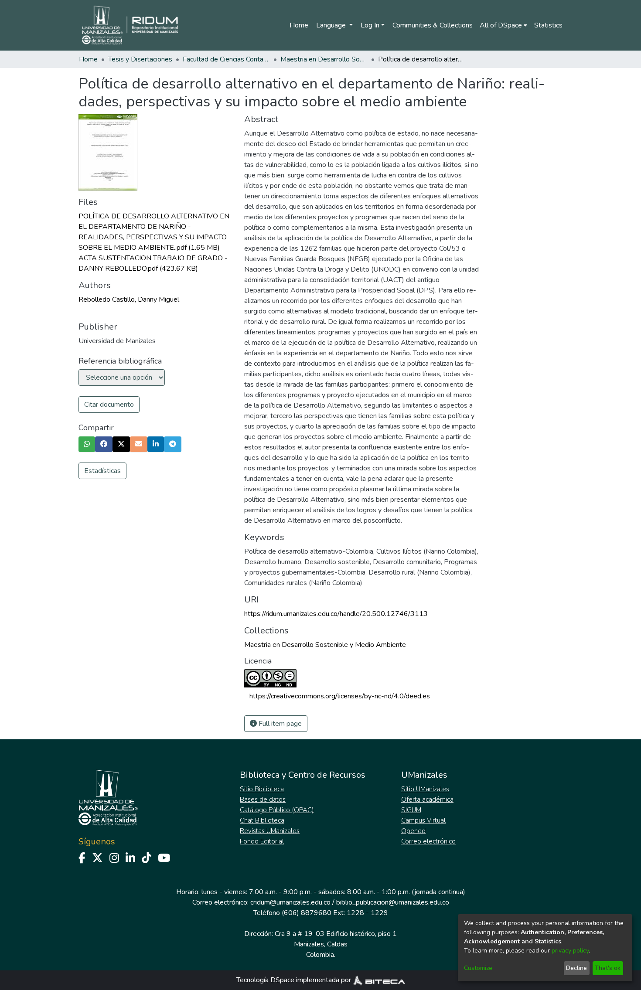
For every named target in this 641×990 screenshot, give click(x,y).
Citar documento (109, 404)
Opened (413, 831)
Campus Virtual (423, 820)
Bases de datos (263, 799)
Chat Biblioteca (262, 820)
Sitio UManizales (425, 789)
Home (299, 25)
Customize (478, 968)
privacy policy (570, 950)
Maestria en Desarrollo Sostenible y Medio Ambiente (324, 59)
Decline (576, 968)
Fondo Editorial (262, 841)
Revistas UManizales (270, 831)
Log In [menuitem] (370, 25)
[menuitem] (503, 25)
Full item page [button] (279, 723)
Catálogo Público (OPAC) (277, 810)
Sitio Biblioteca (262, 789)
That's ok (608, 968)
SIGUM (411, 810)
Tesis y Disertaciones (140, 59)
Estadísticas (102, 471)
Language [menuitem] (332, 25)
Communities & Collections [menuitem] (432, 25)
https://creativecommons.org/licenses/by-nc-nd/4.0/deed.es (340, 696)
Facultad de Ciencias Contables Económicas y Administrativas (226, 59)
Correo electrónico (428, 841)
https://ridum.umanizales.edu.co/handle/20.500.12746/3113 (336, 614)
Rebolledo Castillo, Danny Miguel (128, 299)
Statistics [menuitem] (548, 25)
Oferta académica (427, 799)
